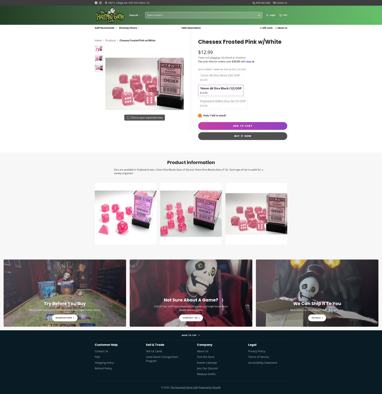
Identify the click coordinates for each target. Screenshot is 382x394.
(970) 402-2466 (263, 2)
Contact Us (101, 351)
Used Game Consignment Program (162, 359)
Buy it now (242, 136)
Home (98, 40)
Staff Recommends (104, 27)
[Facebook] (96, 2)
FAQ (97, 357)
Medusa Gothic (206, 374)
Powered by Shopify (209, 387)
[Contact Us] (280, 2)
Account (270, 15)
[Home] (110, 15)
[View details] (65, 293)
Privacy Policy (256, 351)
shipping (215, 57)
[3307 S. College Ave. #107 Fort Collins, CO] (127, 2)
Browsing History (128, 27)
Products (110, 40)
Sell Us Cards (154, 351)
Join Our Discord (207, 368)
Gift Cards (267, 27)
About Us (282, 27)
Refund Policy (103, 368)
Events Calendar (207, 362)
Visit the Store (205, 357)
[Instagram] (100, 2)
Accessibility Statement (262, 362)
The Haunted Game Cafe (184, 387)
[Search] (259, 15)
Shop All (133, 15)
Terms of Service (258, 357)
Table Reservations (191, 27)
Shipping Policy (104, 362)
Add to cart (242, 126)
